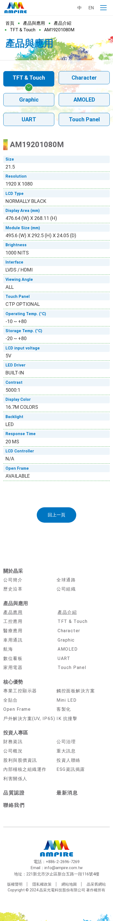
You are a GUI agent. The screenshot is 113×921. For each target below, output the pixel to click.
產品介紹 (62, 23)
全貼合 (10, 700)
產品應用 (12, 612)
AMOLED (84, 99)
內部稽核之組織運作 (25, 769)
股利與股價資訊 (20, 760)
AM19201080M (59, 29)
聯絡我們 (14, 805)
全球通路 (66, 580)
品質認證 (14, 793)
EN (91, 7)
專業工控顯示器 (20, 690)
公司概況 (12, 751)
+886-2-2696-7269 (63, 861)
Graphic (29, 99)
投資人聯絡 (68, 760)
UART (29, 119)
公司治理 (66, 741)
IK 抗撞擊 (66, 718)
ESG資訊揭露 (70, 769)
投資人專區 (15, 732)
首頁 (9, 23)
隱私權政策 (42, 884)
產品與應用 (34, 23)
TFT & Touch (22, 29)
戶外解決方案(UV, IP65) (29, 718)
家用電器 (12, 667)
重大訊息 (66, 751)
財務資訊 (12, 741)
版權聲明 (14, 884)
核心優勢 (13, 682)
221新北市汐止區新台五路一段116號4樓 (62, 874)
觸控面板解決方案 (75, 690)
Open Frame (17, 709)
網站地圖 (69, 884)
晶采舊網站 (96, 884)
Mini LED (66, 700)
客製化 (63, 709)
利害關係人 (15, 778)
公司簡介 (12, 580)
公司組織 (66, 589)
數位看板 (12, 658)
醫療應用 (12, 630)
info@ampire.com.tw (63, 867)
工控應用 (12, 621)
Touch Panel (84, 119)
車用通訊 (12, 640)
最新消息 (67, 793)
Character (84, 77)
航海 (8, 649)
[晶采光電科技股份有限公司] (15, 7)
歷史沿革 (12, 589)
